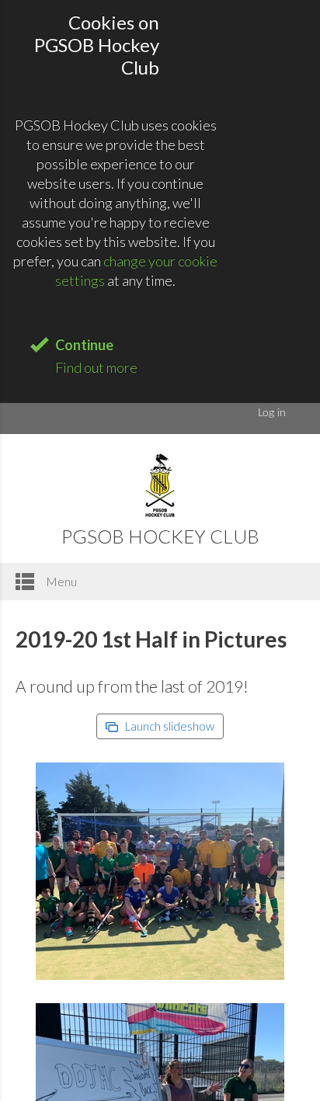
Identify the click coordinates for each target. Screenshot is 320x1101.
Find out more (96, 367)
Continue (84, 344)
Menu (60, 581)
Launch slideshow (168, 726)
